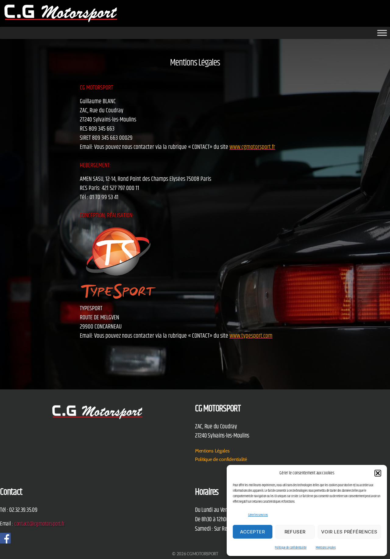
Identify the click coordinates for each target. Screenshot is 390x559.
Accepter (252, 532)
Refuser (295, 532)
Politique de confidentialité (290, 547)
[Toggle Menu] (382, 33)
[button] (378, 473)
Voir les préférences (349, 532)
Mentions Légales (326, 547)
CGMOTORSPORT (202, 554)
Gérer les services (258, 515)
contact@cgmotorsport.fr (39, 523)
